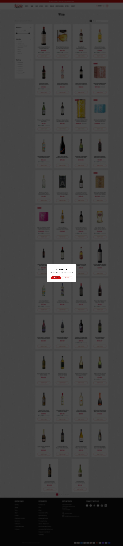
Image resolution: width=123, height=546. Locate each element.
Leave (67, 278)
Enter (56, 278)
